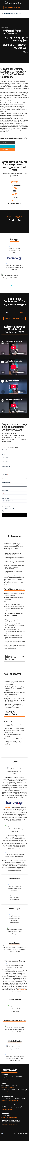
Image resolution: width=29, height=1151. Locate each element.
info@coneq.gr (22, 989)
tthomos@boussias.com (7, 1087)
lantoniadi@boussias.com (8, 1092)
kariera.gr (7, 807)
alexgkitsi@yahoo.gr (6, 1109)
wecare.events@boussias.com (9, 1117)
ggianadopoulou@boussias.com (11, 1079)
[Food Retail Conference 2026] (14, 313)
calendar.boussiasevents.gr (10, 1124)
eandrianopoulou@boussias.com (9, 1100)
